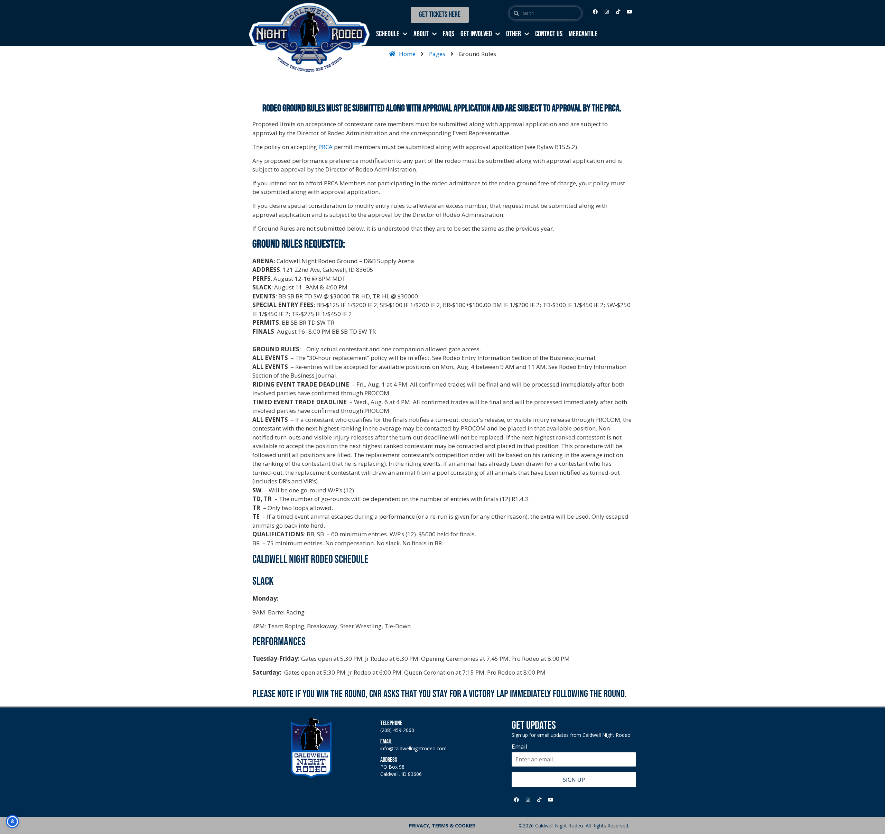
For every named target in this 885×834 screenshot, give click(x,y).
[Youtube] (629, 12)
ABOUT (421, 34)
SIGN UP (574, 780)
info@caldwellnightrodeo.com (413, 748)
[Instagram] (607, 12)
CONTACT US (548, 34)
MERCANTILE (583, 34)
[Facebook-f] (595, 12)
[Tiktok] (618, 12)
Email (520, 746)
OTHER (513, 34)
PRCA (325, 147)
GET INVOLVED (476, 34)
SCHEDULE (387, 34)
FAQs (448, 34)
